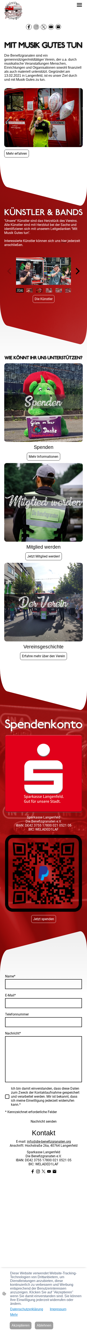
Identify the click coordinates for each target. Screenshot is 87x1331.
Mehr (14, 1314)
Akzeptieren (21, 1325)
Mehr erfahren (16, 154)
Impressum (58, 1309)
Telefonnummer (17, 1014)
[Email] (58, 27)
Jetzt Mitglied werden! (43, 556)
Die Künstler (44, 299)
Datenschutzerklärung (26, 1309)
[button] (20, 290)
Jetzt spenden (43, 919)
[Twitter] (43, 27)
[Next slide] (77, 271)
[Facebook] (29, 27)
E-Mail (10, 995)
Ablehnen (44, 1325)
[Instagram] (36, 27)
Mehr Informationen (43, 457)
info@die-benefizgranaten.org (49, 1142)
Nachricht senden (44, 1121)
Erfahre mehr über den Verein (43, 656)
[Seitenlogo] (13, 10)
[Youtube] (51, 27)
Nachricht (13, 1033)
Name (10, 976)
